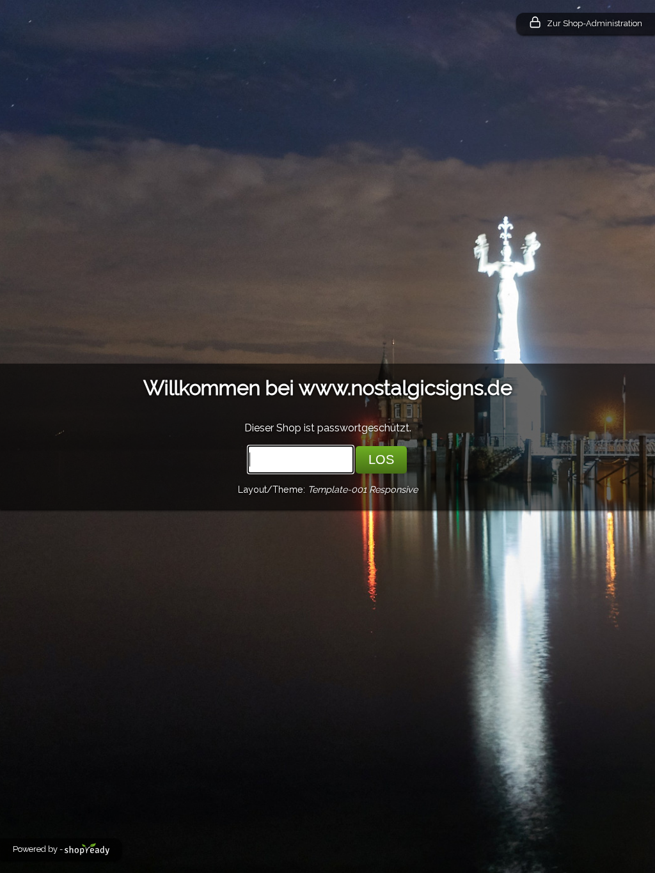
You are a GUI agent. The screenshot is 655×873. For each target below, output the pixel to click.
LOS (381, 459)
